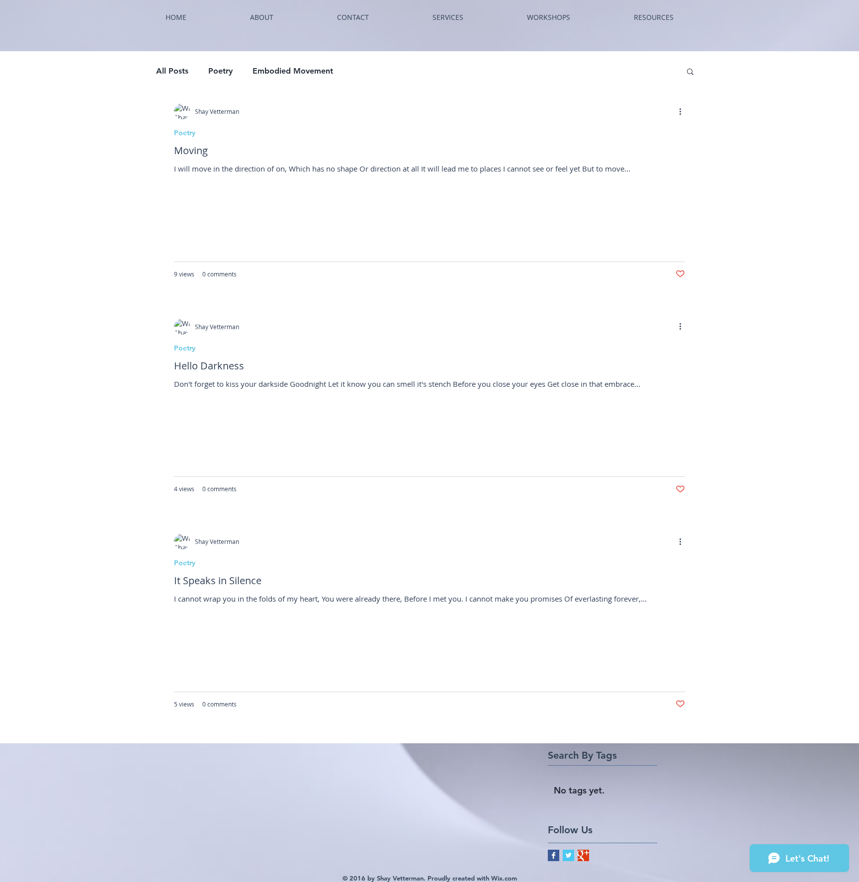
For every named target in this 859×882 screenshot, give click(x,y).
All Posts (172, 71)
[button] (448, 17)
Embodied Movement (293, 71)
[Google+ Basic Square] (583, 855)
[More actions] (683, 111)
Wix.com (504, 878)
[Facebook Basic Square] (553, 855)
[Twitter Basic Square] (568, 855)
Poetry (220, 71)
